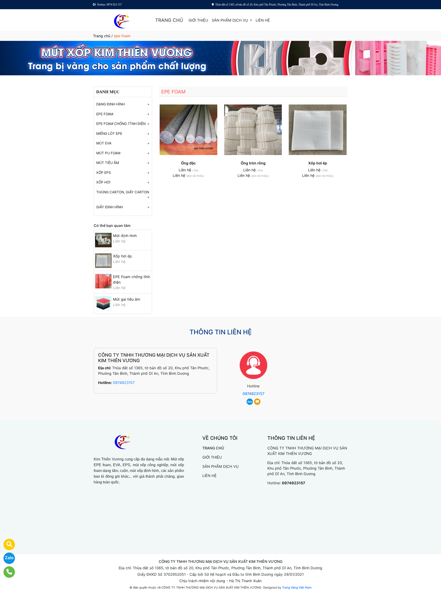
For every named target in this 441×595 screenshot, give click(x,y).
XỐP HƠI (103, 182)
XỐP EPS (103, 172)
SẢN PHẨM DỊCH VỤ (230, 20)
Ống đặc (188, 163)
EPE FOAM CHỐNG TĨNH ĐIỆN (121, 123)
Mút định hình (125, 235)
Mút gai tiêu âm (126, 299)
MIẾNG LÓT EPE (109, 133)
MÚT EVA (103, 143)
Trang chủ (101, 36)
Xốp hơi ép (122, 256)
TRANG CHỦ (169, 20)
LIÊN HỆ (263, 20)
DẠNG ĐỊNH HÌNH (110, 104)
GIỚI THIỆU (198, 20)
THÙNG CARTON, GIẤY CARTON (122, 192)
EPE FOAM (104, 114)
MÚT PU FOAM (108, 153)
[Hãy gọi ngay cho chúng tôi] (6, 572)
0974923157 (124, 382)
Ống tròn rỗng (253, 163)
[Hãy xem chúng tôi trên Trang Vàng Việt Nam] (6, 544)
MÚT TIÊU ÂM (107, 163)
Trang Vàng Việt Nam (296, 587)
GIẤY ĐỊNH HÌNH (109, 207)
